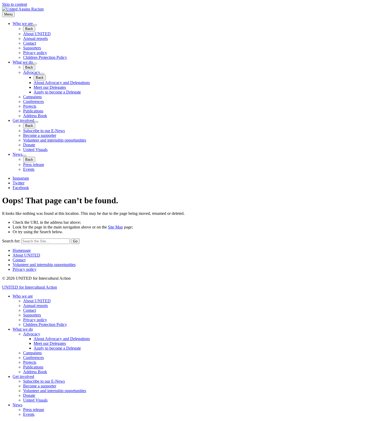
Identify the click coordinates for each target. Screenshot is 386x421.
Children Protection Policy (45, 57)
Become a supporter (39, 135)
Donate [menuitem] (29, 395)
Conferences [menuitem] (33, 357)
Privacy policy (35, 52)
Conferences (33, 101)
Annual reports (35, 38)
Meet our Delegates (50, 87)
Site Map (115, 227)
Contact (29, 43)
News (17, 154)
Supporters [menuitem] (32, 315)
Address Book (35, 115)
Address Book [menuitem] (35, 372)
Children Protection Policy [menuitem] (45, 324)
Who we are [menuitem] (23, 296)
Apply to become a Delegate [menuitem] (57, 348)
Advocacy (31, 72)
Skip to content (14, 4)
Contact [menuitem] (29, 310)
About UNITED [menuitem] (37, 301)
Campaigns (32, 97)
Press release (33, 164)
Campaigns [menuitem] (32, 353)
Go (75, 241)
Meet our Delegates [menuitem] (50, 343)
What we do (23, 62)
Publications (33, 111)
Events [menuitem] (28, 414)
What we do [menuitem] (23, 329)
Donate (29, 145)
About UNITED (37, 34)
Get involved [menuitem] (23, 376)
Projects (29, 106)
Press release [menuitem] (33, 409)
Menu (8, 14)
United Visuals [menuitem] (35, 400)
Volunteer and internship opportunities (54, 140)
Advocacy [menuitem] (31, 334)
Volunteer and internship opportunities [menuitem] (54, 390)
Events (28, 169)
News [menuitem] (17, 405)
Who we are (23, 23)
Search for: (11, 241)
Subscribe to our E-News (44, 130)
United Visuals (35, 149)
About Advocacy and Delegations (62, 82)
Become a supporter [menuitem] (39, 386)
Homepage (22, 250)
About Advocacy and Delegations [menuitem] (62, 338)
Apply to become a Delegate (57, 92)
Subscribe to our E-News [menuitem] (44, 381)
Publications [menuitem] (33, 367)
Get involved (23, 120)
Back (29, 29)
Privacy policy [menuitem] (35, 320)
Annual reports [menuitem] (35, 305)
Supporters (32, 48)
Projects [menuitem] (29, 362)
